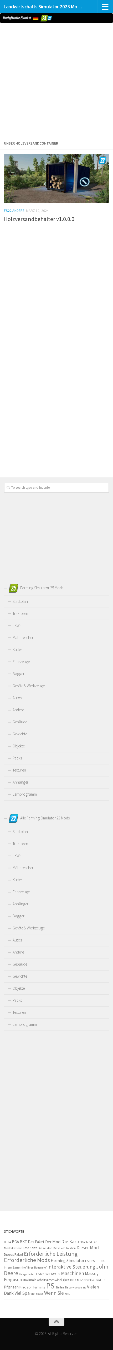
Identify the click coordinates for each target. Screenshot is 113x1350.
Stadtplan (20, 601)
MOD (73, 1280)
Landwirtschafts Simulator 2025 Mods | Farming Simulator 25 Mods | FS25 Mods (44, 6)
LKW (52, 1273)
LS (58, 1274)
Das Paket (36, 1241)
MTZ (80, 1280)
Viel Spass (36, 1294)
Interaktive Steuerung (71, 1267)
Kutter (17, 649)
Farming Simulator (67, 1260)
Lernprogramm (25, 794)
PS (50, 1286)
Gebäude (20, 721)
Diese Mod (45, 1248)
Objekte (19, 745)
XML (67, 1294)
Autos (17, 697)
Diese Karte (29, 1248)
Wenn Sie (54, 1293)
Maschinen (72, 1273)
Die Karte (70, 1241)
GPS (92, 1261)
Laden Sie (42, 1274)
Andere (18, 709)
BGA (15, 1241)
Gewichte (20, 733)
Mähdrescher (23, 637)
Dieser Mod (87, 1247)
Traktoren (20, 613)
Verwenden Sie (77, 1287)
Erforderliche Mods (27, 1260)
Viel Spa (22, 1293)
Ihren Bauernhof (37, 1267)
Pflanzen (11, 1287)
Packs (17, 758)
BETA (7, 1242)
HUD (98, 1261)
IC (103, 1260)
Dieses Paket (13, 1254)
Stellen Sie (61, 1287)
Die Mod (86, 1242)
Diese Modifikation (64, 1248)
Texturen (19, 770)
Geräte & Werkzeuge (29, 685)
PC (103, 1280)
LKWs (17, 625)
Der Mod (52, 1241)
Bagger (18, 673)
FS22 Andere (14, 210)
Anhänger (20, 782)
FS (87, 1261)
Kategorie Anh (27, 1274)
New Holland (92, 1280)
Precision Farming (32, 1287)
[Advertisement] (56, 80)
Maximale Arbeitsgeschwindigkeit (46, 1280)
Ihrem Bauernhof (15, 1267)
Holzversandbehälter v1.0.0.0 (39, 219)
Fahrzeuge (21, 661)
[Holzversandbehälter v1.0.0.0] (56, 178)
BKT (23, 1241)
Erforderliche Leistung (51, 1253)
